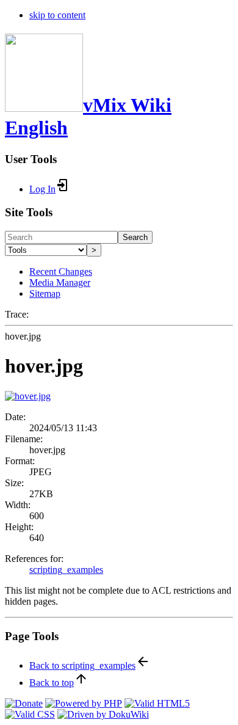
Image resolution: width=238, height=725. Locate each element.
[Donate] (24, 703)
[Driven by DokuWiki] (103, 714)
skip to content (57, 15)
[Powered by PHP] (83, 703)
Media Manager (59, 282)
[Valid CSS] (30, 714)
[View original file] (28, 396)
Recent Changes (60, 271)
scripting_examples (66, 569)
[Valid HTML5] (157, 703)
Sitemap (44, 293)
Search (135, 237)
